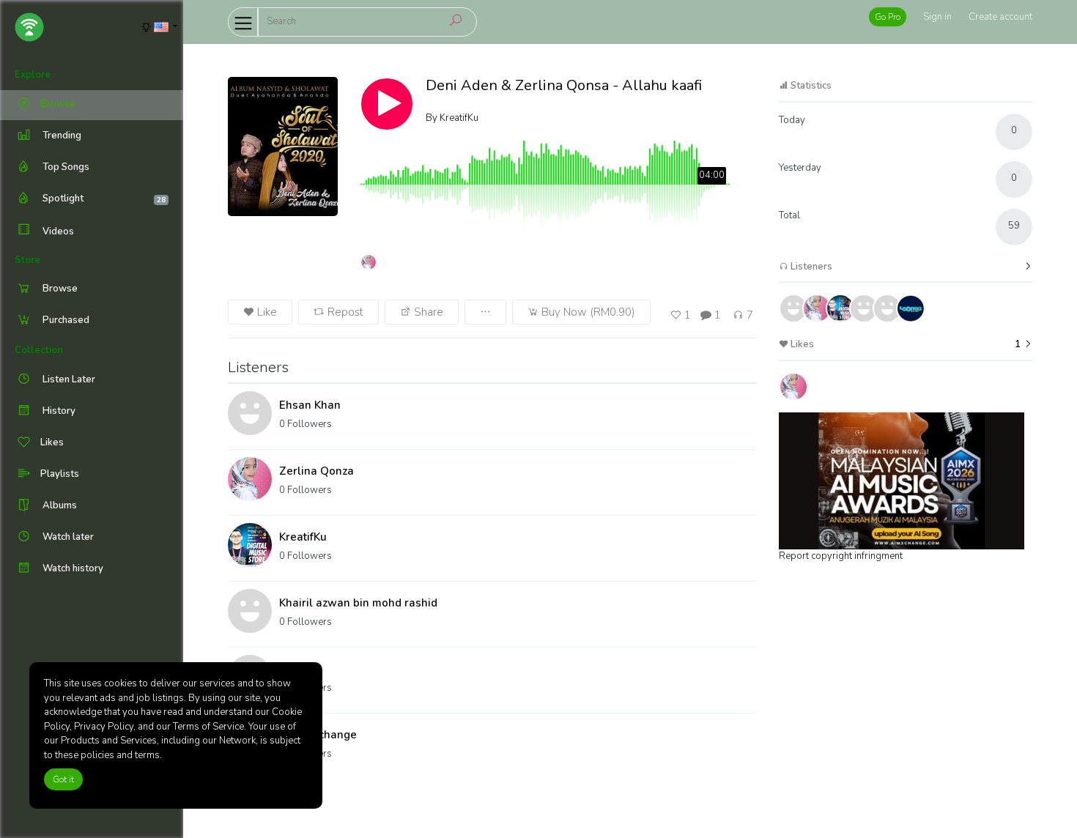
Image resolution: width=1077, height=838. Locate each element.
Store (27, 260)
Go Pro (887, 17)
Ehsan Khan (310, 405)
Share (427, 312)
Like (265, 312)
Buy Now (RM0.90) (586, 312)
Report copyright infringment (841, 556)
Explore (33, 74)
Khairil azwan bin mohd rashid (358, 603)
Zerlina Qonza (316, 471)
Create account (1000, 16)
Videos (57, 231)
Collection (39, 350)
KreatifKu (303, 537)
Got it (63, 779)
